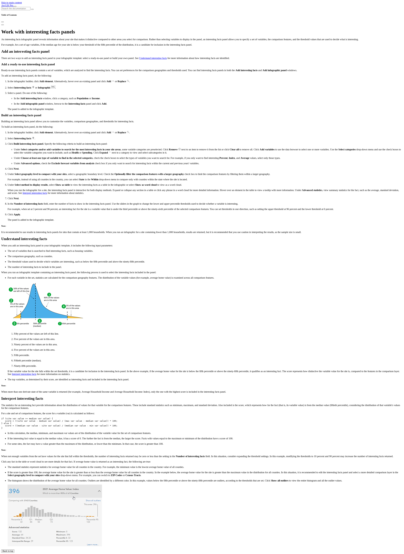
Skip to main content (11, 2)
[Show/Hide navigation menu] (15, 6)
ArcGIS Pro (7, 5)
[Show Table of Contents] (2, 24)
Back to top (8, 551)
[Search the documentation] (32, 9)
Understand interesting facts (153, 58)
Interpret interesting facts (35, 193)
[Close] (2, 21)
